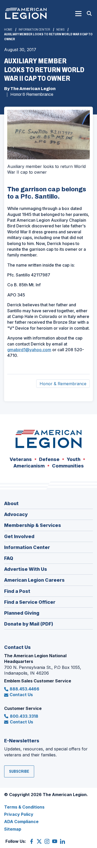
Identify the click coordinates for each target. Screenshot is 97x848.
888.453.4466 (24, 688)
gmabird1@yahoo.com (29, 349)
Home (8, 29)
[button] (78, 13)
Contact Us (21, 694)
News (60, 29)
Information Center (34, 29)
